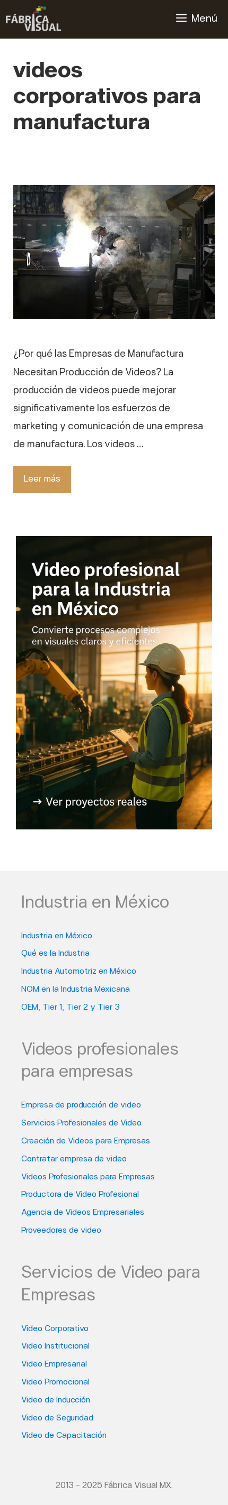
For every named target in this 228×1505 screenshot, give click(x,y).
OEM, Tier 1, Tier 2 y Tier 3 (70, 1007)
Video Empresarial (54, 1364)
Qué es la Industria (55, 953)
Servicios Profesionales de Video (81, 1123)
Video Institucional (55, 1346)
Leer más (42, 479)
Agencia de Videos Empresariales (82, 1212)
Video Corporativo (55, 1329)
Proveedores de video (61, 1230)
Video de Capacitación (64, 1436)
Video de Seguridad (57, 1418)
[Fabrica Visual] (33, 19)
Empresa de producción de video (81, 1105)
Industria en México (56, 936)
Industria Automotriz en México (78, 971)
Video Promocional (55, 1382)
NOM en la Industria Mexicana (75, 989)
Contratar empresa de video (74, 1159)
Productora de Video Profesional (80, 1194)
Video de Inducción (55, 1400)
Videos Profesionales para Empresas (88, 1177)
